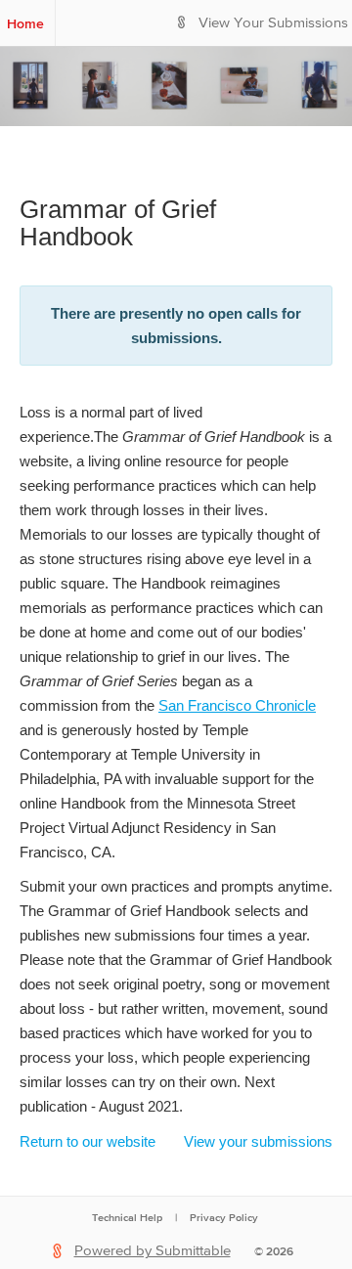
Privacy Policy (224, 1217)
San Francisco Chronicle (237, 705)
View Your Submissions (273, 23)
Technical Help (127, 1217)
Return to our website (87, 1141)
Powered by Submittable (152, 1251)
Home (25, 23)
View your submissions (258, 1141)
